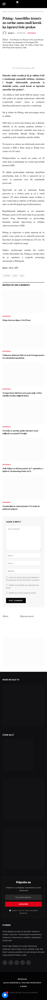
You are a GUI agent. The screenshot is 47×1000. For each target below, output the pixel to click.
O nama (23, 986)
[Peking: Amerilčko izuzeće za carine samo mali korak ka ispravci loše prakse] (23, 52)
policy (35, 910)
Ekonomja (32, 33)
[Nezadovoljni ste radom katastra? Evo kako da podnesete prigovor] (23, 487)
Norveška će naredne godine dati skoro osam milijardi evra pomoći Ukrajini (20, 432)
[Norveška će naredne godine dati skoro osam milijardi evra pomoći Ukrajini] (23, 412)
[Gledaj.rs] (23, 4)
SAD (22, 276)
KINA (15, 276)
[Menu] (4, 4)
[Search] (43, 4)
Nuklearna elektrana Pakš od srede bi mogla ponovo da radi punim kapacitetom (23, 356)
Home (5, 11)
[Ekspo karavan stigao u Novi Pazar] (23, 301)
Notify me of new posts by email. (22, 593)
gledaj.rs (11, 33)
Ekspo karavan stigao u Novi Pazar (17, 320)
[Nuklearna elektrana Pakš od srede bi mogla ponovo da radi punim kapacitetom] (23, 336)
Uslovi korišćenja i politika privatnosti (22, 983)
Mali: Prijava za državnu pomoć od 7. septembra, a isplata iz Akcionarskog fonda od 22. (23, 470)
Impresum (22, 979)
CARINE (7, 276)
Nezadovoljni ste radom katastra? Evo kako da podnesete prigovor (21, 507)
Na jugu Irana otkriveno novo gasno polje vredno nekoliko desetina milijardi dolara (22, 394)
